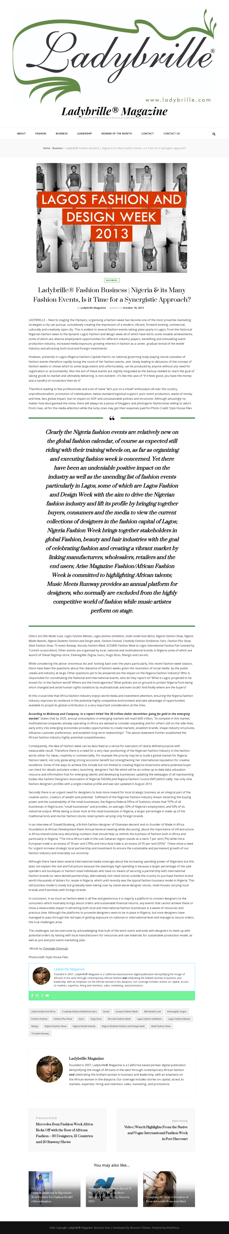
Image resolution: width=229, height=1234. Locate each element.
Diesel (106, 1011)
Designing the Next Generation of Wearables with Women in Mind (167, 1199)
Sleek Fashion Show (160, 1026)
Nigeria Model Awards (84, 1026)
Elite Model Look (152, 1011)
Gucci (81, 1018)
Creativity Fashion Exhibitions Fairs (79, 1011)
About (21, 133)
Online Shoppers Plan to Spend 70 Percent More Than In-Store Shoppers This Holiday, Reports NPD (110, 1195)
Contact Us (172, 133)
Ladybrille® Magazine (114, 111)
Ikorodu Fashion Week (119, 1018)
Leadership (84, 133)
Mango (34, 1026)
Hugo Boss (96, 1018)
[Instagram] (37, 995)
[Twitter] (42, 995)
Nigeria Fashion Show (55, 1026)
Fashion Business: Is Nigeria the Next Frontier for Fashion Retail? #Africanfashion (52, 1197)
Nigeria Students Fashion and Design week (123, 1026)
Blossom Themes (140, 1227)
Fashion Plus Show (63, 1018)
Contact (148, 133)
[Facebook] (32, 995)
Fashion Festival (39, 1018)
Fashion (40, 133)
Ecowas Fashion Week (127, 1011)
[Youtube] (47, 995)
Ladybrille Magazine (93, 307)
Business (62, 133)
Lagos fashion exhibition (149, 1018)
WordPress (172, 1227)
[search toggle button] (214, 134)
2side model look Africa (43, 1011)
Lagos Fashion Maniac (179, 1018)
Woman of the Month (116, 133)
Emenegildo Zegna (176, 1011)
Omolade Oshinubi (55, 948)
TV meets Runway (40, 1033)
